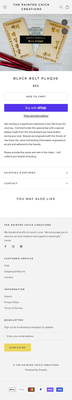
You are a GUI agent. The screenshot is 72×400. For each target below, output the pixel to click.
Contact (11, 183)
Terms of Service (13, 308)
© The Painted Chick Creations (36, 365)
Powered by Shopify (36, 369)
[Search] (61, 6)
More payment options (36, 115)
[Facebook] (5, 246)
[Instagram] (13, 246)
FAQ (6, 265)
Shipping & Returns (20, 172)
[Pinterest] (21, 246)
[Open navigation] (5, 7)
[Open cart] (67, 7)
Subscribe (17, 347)
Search (8, 296)
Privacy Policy (11, 302)
